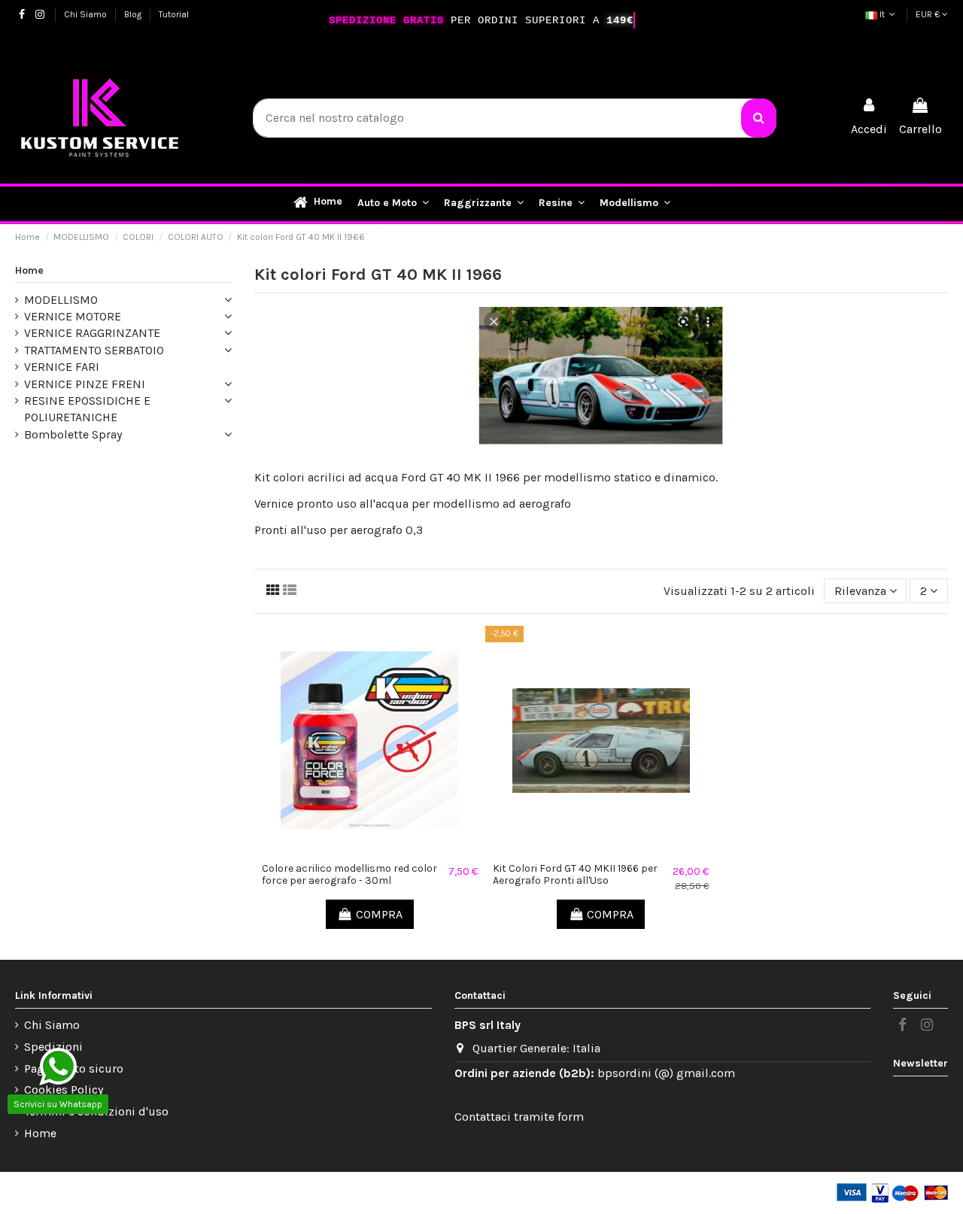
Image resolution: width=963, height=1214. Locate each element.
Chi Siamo (86, 14)
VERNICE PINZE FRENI (84, 384)
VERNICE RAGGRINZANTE (92, 333)
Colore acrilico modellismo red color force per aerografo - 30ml (349, 875)
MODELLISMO (61, 300)
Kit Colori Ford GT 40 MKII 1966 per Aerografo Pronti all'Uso (575, 875)
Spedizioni (53, 1046)
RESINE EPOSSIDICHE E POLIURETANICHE (87, 408)
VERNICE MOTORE (72, 316)
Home (29, 270)
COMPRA (379, 914)
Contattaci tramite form (519, 1116)
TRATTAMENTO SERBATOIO (94, 350)
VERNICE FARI (61, 367)
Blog (134, 14)
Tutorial (174, 14)
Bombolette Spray (73, 434)
